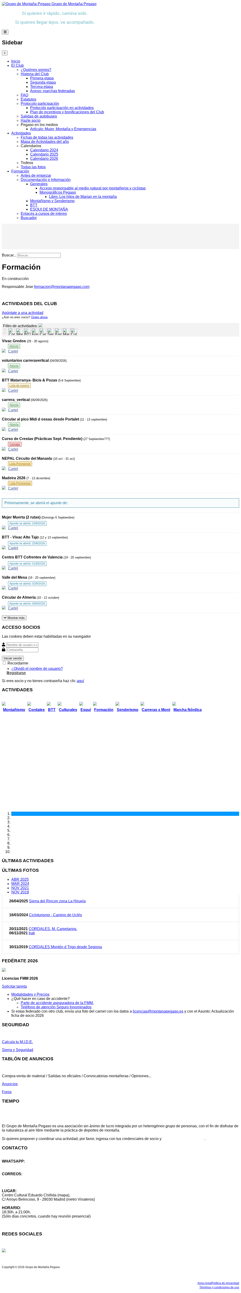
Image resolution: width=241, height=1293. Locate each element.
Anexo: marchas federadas (52, 91)
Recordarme (17, 663)
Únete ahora (39, 317)
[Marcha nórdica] (66, 331)
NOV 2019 (20, 892)
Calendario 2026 (44, 159)
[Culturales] (73, 331)
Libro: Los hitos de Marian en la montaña (83, 197)
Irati (32, 933)
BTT (33, 205)
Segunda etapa (43, 82)
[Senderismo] (50, 331)
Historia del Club (35, 74)
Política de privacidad (225, 1283)
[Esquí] (58, 331)
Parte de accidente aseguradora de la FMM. (57, 1003)
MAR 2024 (20, 884)
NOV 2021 (20, 888)
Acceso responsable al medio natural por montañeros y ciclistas (93, 188)
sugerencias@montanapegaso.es (30, 1182)
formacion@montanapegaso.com (61, 287)
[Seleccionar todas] (5, 333)
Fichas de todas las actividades (47, 137)
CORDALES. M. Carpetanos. (53, 929)
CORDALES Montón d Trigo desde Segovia (65, 947)
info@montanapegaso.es (23, 1178)
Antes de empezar (36, 175)
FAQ (24, 95)
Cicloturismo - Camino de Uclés (55, 915)
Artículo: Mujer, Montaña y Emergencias (63, 129)
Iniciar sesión (13, 658)
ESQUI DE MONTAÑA (49, 209)
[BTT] (27, 331)
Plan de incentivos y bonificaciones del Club (67, 112)
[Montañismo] (19, 331)
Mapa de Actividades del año (45, 142)
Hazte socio (30, 120)
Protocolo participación (40, 104)
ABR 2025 (20, 879)
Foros (7, 1092)
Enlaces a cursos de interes (44, 214)
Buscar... (9, 255)
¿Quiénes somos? (36, 70)
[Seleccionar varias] (5, 330)
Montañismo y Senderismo (52, 201)
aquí (80, 681)
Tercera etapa (41, 87)
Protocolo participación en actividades (62, 108)
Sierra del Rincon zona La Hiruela (57, 901)
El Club (17, 65)
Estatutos (28, 99)
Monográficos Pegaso (58, 192)
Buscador (29, 218)
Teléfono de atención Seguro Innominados (56, 1007)
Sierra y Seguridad (17, 1050)
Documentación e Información (46, 180)
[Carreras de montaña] (42, 331)
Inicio (15, 61)
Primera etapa (42, 78)
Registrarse (16, 673)
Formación (20, 171)
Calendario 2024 (44, 150)
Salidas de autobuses (39, 116)
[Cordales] (11, 331)
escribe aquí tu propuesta (183, 1139)
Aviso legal (204, 1283)
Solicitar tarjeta (14, 986)
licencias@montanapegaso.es (158, 1011)
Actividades (21, 133)
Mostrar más (16, 618)
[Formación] (35, 331)
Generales (39, 184)
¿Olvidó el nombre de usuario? (37, 669)
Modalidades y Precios (30, 994)
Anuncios (10, 1084)
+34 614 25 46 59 (16, 1165)
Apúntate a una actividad (22, 313)
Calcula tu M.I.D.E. (17, 1042)
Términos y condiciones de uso (219, 1287)
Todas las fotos (33, 167)
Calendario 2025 (44, 154)
